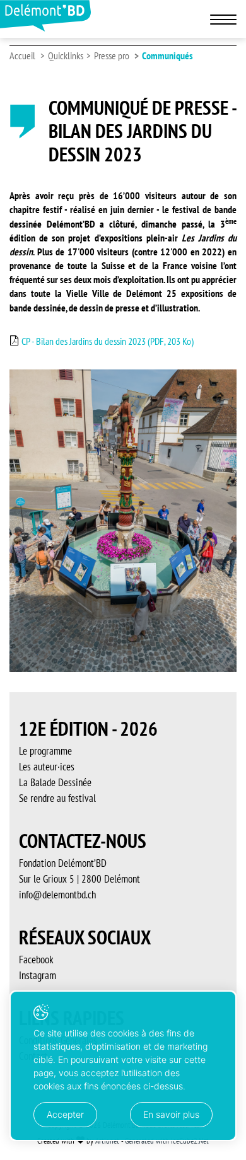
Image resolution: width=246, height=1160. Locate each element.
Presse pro (111, 55)
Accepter (65, 1114)
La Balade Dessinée (55, 782)
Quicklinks (65, 55)
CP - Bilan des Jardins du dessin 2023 (107, 341)
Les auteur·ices (46, 767)
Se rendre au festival (57, 798)
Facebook (36, 959)
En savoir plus (171, 1114)
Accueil (22, 55)
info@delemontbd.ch (57, 895)
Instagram (37, 975)
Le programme (45, 751)
